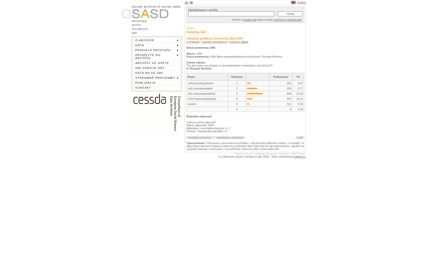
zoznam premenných (214, 41)
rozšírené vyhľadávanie (287, 19)
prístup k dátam (239, 41)
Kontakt (143, 87)
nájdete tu (299, 156)
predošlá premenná (199, 137)
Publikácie (145, 82)
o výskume (193, 41)
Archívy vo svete (152, 63)
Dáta (139, 45)
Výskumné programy (155, 77)
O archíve (144, 40)
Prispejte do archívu (148, 57)
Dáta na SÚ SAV (149, 72)
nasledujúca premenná (229, 137)
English (301, 2)
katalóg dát (250, 19)
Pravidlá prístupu (153, 50)
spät (300, 137)
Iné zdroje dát (150, 67)
